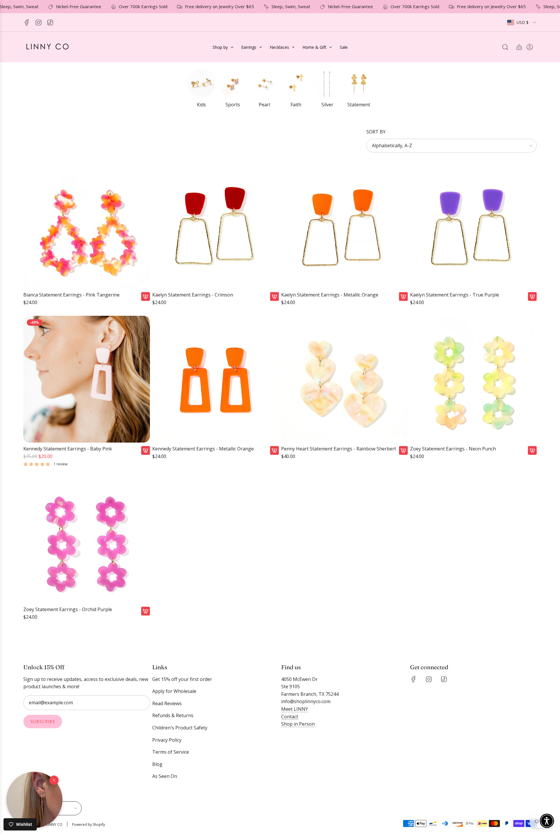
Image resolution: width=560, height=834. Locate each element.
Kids (201, 104)
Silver (327, 104)
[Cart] (519, 47)
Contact (289, 716)
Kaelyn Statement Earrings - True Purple (454, 295)
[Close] (54, 780)
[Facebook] (26, 22)
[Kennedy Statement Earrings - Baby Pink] (86, 379)
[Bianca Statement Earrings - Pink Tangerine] (86, 225)
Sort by (376, 131)
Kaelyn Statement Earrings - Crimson (192, 295)
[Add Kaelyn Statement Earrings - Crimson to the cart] (274, 296)
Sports (232, 104)
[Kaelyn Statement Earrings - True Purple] (473, 225)
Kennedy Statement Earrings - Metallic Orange (203, 449)
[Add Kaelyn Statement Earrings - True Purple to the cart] (532, 296)
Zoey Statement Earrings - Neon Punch (453, 449)
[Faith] (295, 83)
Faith (295, 104)
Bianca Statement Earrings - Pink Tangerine (71, 295)
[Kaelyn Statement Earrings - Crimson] (215, 225)
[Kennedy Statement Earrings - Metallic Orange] (215, 379)
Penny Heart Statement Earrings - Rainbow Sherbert (338, 449)
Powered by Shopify (88, 824)
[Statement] (358, 83)
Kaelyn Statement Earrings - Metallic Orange (329, 295)
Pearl (264, 104)
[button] (34, 800)
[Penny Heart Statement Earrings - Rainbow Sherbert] (344, 379)
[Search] (505, 47)
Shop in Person (298, 724)
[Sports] (232, 83)
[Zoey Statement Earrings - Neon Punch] (473, 379)
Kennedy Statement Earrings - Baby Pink (67, 449)
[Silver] (327, 83)
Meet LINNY (294, 709)
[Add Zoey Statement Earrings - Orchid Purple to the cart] (145, 611)
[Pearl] (264, 83)
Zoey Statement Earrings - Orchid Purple (67, 609)
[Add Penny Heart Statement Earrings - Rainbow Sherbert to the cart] (403, 450)
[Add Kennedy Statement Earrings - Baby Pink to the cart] (145, 450)
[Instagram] (38, 22)
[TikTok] (50, 22)
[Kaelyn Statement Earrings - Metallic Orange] (344, 225)
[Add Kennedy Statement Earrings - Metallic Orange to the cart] (274, 450)
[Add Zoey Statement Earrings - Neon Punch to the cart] (532, 450)
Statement (358, 104)
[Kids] (201, 83)
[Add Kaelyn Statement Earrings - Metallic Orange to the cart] (403, 296)
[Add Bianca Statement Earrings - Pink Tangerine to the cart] (145, 296)
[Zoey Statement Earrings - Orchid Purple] (86, 539)
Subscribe (42, 721)
